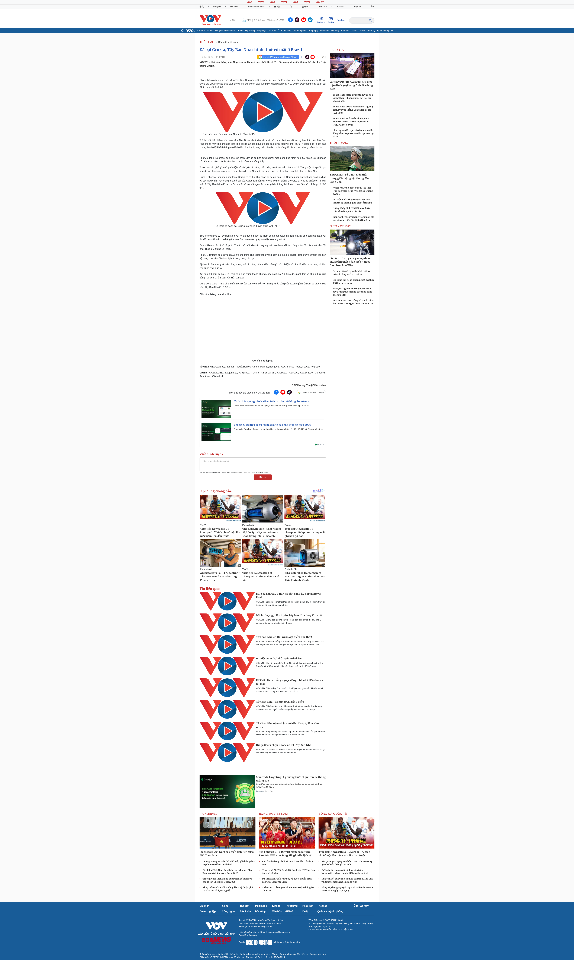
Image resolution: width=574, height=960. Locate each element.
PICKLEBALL (208, 813)
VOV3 (272, 2)
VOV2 (261, 2)
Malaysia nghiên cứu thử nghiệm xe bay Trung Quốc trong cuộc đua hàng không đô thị (352, 291)
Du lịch (362, 30)
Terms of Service (257, 472)
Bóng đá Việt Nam (228, 42)
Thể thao (271, 30)
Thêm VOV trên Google (312, 392)
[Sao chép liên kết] (318, 57)
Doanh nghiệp (299, 30)
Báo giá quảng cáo (248, 935)
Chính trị (201, 30)
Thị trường (250, 30)
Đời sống (335, 30)
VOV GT (320, 2)
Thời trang (339, 142)
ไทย (372, 6)
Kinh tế (239, 30)
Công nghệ (313, 30)
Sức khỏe (324, 30)
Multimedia (229, 30)
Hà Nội (232, 20)
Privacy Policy (241, 472)
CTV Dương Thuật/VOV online (309, 385)
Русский (340, 6)
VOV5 (295, 2)
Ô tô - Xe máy (284, 30)
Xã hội (210, 30)
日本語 (277, 6)
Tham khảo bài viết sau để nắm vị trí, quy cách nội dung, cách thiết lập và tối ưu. (272, 405)
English (340, 20)
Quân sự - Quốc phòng (378, 30)
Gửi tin (262, 477)
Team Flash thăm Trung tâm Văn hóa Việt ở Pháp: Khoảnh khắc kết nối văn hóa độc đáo (353, 98)
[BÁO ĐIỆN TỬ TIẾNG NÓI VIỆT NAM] (210, 20)
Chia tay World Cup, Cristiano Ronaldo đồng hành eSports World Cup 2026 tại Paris (353, 133)
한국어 (305, 6)
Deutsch (234, 6)
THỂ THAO (207, 42)
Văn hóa (345, 30)
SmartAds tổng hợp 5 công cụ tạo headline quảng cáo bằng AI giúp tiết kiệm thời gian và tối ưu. (279, 429)
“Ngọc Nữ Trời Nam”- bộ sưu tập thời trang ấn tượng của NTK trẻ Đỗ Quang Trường (353, 190)
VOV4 (284, 2)
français (217, 6)
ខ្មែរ (291, 6)
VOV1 (249, 2)
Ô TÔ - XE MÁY (340, 226)
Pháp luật (261, 30)
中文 (202, 6)
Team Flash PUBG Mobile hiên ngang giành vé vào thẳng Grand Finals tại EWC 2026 (353, 109)
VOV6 (307, 2)
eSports (337, 49)
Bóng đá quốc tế (333, 813)
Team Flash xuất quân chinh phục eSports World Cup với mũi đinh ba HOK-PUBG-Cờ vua (351, 121)
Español (357, 6)
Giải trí (354, 30)
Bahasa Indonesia (256, 6)
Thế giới (219, 30)
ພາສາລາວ (322, 6)
